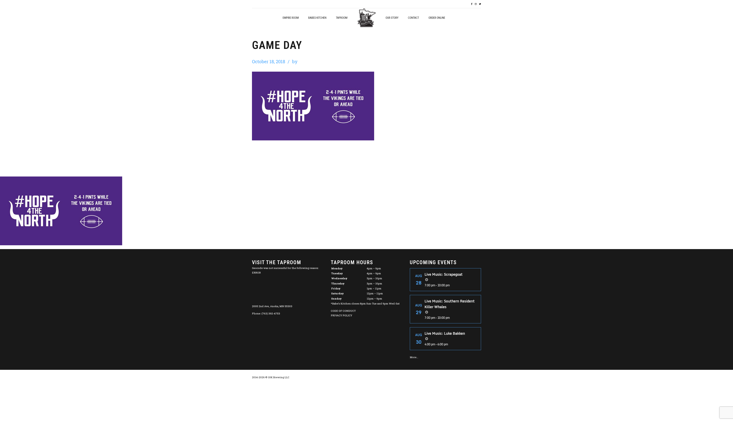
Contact (413, 17)
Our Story (392, 17)
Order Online (437, 17)
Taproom (341, 17)
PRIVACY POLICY (341, 315)
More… (414, 357)
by (295, 61)
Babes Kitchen (317, 17)
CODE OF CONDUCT (343, 311)
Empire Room (291, 17)
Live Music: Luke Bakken (445, 333)
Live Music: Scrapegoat (444, 274)
